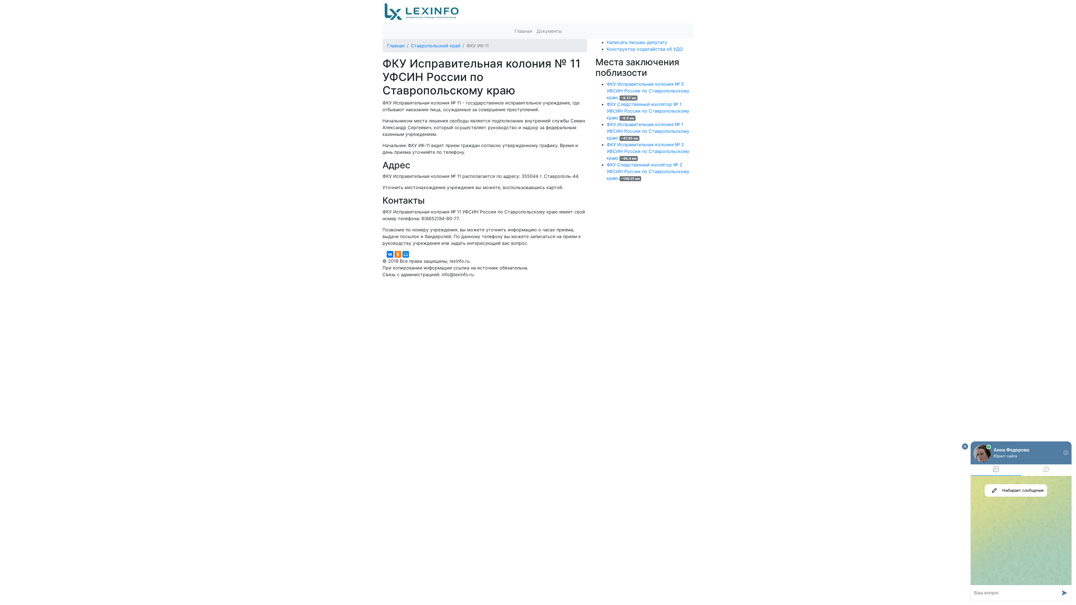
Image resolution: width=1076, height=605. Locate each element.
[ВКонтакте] (390, 254)
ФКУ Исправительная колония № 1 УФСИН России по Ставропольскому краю (648, 131)
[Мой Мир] (405, 254)
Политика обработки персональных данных (431, 281)
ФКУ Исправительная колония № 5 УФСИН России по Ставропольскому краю (648, 90)
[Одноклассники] (398, 254)
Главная (523, 31)
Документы (549, 31)
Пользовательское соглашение (517, 281)
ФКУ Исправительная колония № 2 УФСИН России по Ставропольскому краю (648, 151)
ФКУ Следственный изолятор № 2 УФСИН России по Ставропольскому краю (648, 171)
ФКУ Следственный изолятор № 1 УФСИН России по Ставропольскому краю (648, 110)
